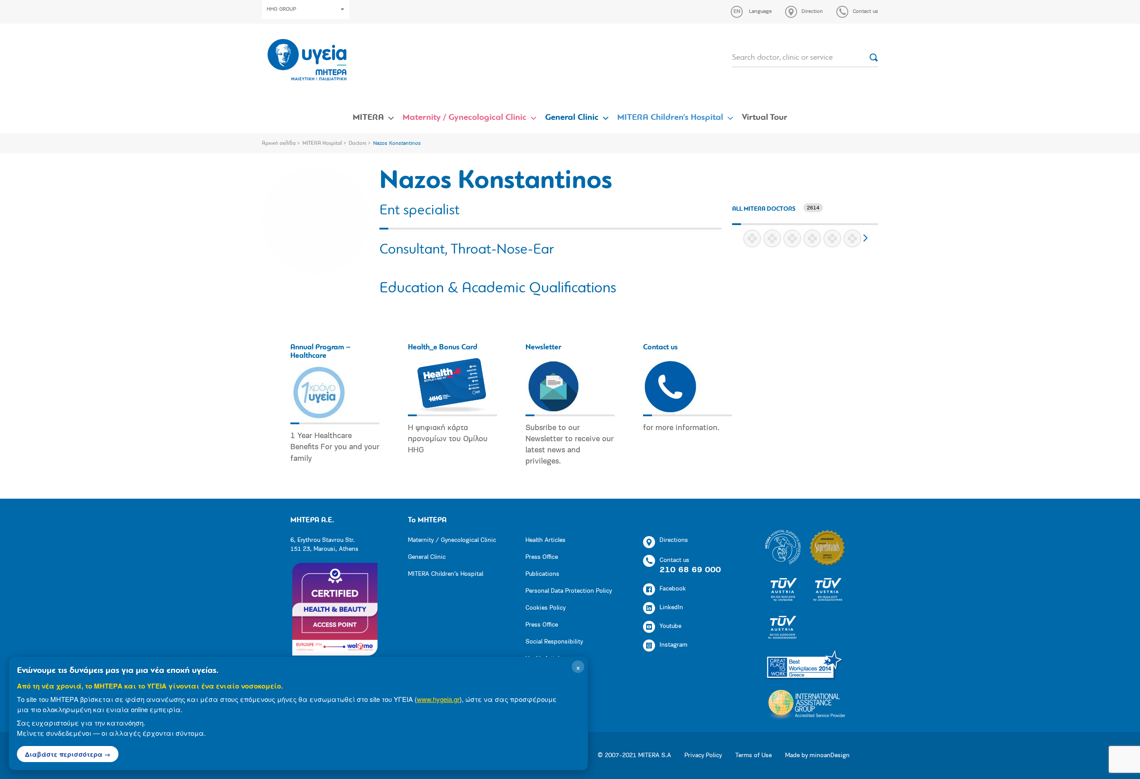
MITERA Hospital (322, 143)
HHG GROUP (281, 9)
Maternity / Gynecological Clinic (464, 117)
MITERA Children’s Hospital (670, 117)
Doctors (357, 143)
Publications (542, 574)
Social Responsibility (554, 642)
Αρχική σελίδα (279, 143)
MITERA (368, 117)
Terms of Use (753, 755)
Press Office (541, 557)
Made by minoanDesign (817, 755)
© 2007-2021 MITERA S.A (634, 755)
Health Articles (545, 540)
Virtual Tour (764, 117)
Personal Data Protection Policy (568, 591)
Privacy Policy (703, 755)
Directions (674, 540)
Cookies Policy (545, 608)
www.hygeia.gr (438, 699)
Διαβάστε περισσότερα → (67, 754)
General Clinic (571, 117)
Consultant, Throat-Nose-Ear (466, 250)
